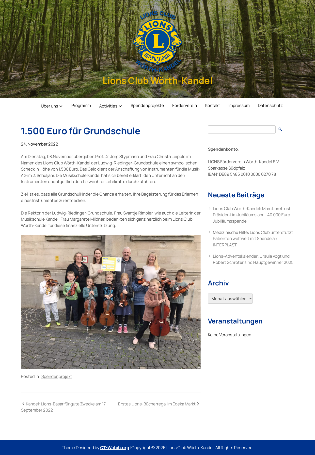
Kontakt (212, 105)
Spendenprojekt (56, 376)
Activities (108, 106)
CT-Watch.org (114, 447)
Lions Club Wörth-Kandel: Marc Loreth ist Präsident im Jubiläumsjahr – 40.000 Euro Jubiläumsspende (252, 215)
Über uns (49, 106)
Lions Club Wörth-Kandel (157, 80)
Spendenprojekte (147, 105)
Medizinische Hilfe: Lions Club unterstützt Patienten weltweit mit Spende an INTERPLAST (253, 238)
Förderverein (184, 105)
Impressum (239, 105)
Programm (81, 105)
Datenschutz (270, 105)
